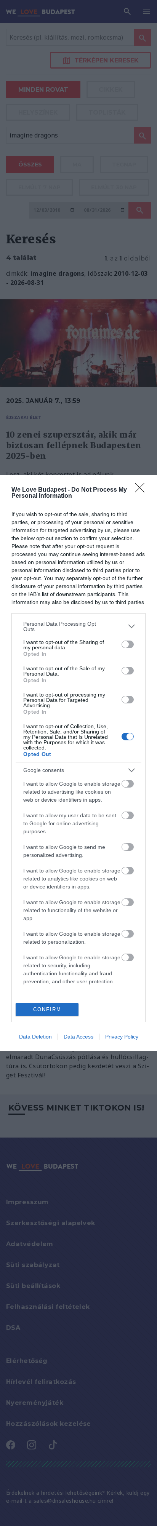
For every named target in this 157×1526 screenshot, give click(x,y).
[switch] (128, 644)
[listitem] (78, 626)
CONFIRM (47, 1009)
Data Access (78, 1037)
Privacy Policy (121, 1037)
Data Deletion (35, 1037)
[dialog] (78, 763)
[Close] (142, 490)
